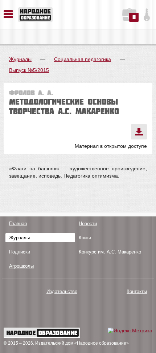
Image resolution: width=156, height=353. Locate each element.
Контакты (137, 291)
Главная (18, 223)
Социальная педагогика (82, 59)
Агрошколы (21, 266)
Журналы (20, 59)
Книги (85, 237)
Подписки (19, 252)
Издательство (61, 291)
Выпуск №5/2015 (29, 70)
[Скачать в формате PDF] (139, 131)
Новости (88, 223)
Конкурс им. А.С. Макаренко (110, 252)
